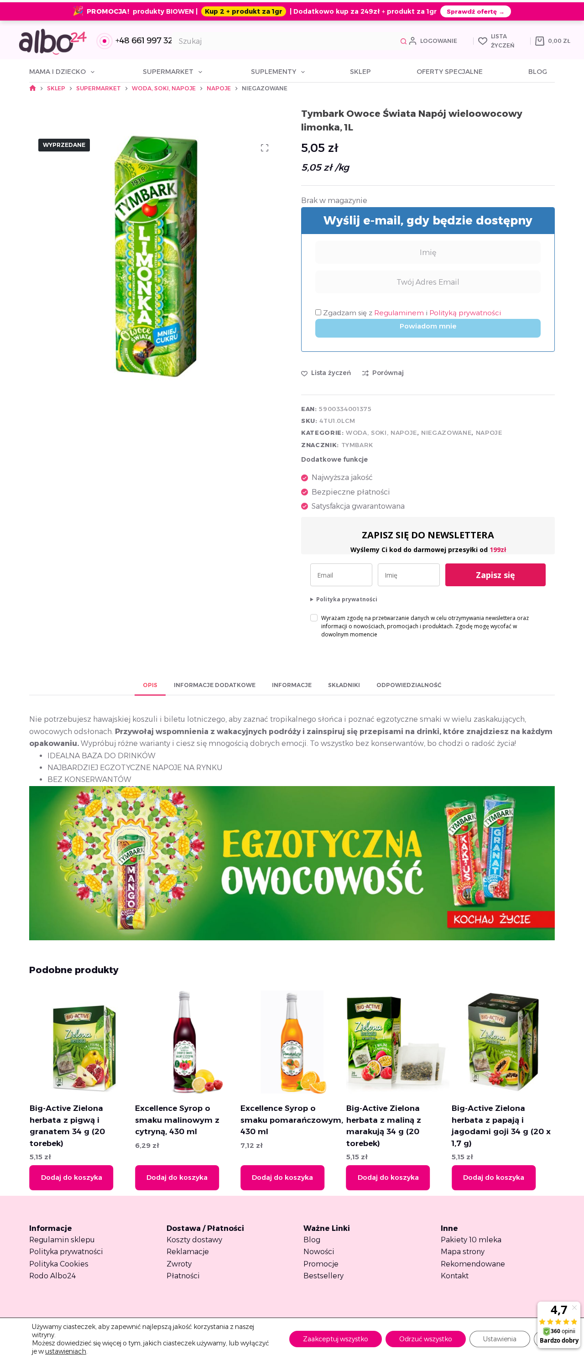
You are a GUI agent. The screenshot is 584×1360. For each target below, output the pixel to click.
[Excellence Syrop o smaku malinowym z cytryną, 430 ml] (186, 1042)
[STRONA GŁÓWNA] (32, 88)
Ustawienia (499, 1339)
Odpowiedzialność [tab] (408, 685)
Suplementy (273, 72)
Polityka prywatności (346, 599)
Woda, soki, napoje (381, 432)
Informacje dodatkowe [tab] (215, 685)
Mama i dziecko (57, 72)
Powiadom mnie (428, 326)
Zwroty (179, 1264)
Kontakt (455, 1275)
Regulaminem (400, 312)
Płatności (183, 1275)
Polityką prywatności (465, 312)
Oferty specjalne (450, 72)
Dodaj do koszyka (71, 1177)
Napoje (489, 432)
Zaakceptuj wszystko (335, 1339)
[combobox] (283, 41)
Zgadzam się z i (411, 312)
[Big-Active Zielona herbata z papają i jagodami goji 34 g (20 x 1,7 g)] (503, 1042)
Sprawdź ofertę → (476, 11)
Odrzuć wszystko (425, 1339)
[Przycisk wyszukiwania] (403, 41)
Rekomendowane (473, 1264)
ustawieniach (65, 1351)
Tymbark (357, 444)
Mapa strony (463, 1251)
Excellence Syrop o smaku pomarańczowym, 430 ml (291, 1120)
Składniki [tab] (344, 685)
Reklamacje (188, 1251)
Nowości (318, 1251)
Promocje (321, 1264)
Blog (537, 72)
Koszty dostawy (194, 1239)
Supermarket (168, 72)
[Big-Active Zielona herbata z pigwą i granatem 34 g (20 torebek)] (80, 1042)
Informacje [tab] (292, 685)
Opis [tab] (150, 685)
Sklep (360, 72)
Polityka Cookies (59, 1264)
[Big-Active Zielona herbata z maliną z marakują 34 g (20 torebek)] (397, 1042)
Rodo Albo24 (52, 1275)
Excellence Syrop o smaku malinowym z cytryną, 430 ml (177, 1120)
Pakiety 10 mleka (471, 1239)
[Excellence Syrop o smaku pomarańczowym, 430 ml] (292, 1042)
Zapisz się (495, 574)
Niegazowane (446, 432)
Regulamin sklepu (62, 1239)
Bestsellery (323, 1275)
